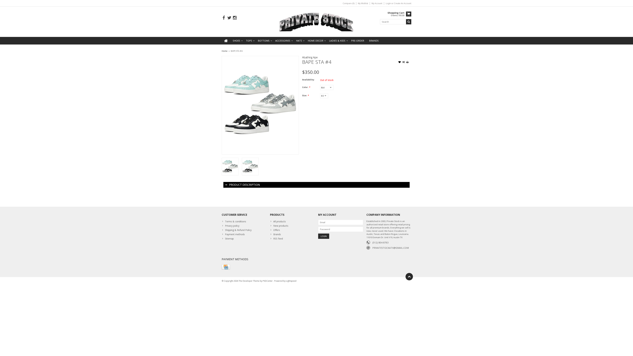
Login (388, 3)
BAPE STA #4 (236, 51)
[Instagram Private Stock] (235, 18)
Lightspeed (291, 281)
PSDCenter (268, 281)
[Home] (226, 40)
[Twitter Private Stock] (229, 18)
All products (279, 221)
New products (280, 225)
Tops (249, 40)
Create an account (402, 3)
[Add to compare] (403, 62)
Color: (306, 87)
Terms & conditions (235, 221)
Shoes (236, 40)
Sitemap (229, 238)
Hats (299, 40)
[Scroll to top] (409, 276)
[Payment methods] (226, 267)
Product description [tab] (244, 185)
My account (377, 3)
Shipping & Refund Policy (238, 230)
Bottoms (264, 40)
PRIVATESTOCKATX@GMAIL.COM (390, 247)
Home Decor (315, 40)
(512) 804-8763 (380, 242)
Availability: (308, 79)
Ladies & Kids (337, 40)
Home (224, 51)
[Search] (408, 21)
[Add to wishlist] (399, 62)
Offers (276, 230)
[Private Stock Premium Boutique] (316, 21)
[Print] (407, 62)
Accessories (282, 40)
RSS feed (278, 238)
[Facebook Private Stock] (224, 18)
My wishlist (363, 3)
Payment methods (235, 234)
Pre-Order (357, 40)
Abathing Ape (310, 57)
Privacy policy (232, 225)
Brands (374, 40)
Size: (305, 95)
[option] (230, 166)
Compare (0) (348, 3)
